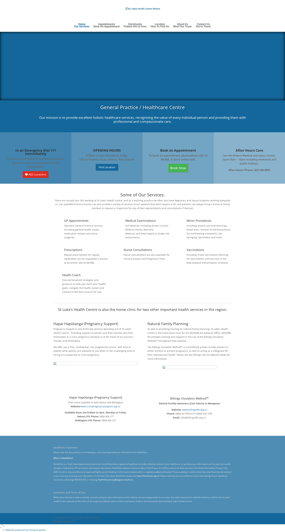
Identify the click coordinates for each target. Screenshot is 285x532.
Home (81, 25)
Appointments (107, 25)
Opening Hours (107, 150)
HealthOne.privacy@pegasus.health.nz (115, 479)
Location (160, 25)
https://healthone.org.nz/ (148, 475)
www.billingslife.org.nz (194, 409)
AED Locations (37, 174)
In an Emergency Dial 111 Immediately (35, 152)
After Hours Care (249, 150)
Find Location (107, 167)
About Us (182, 25)
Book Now (178, 168)
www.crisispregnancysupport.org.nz (100, 406)
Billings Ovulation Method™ (189, 398)
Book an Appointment (178, 150)
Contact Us (203, 25)
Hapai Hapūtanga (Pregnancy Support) (95, 397)
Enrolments (135, 25)
